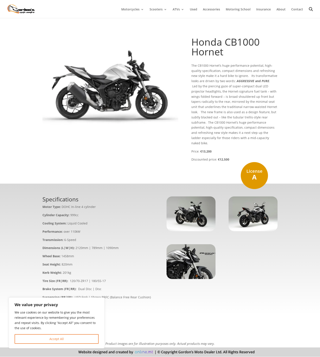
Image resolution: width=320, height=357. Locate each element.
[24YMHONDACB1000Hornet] (191, 230)
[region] (56, 322)
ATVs (176, 9)
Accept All (56, 339)
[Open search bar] (311, 9)
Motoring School (238, 9)
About (281, 9)
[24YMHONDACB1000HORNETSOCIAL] (191, 278)
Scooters (156, 9)
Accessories (211, 9)
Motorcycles (130, 9)
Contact (297, 9)
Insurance (263, 9)
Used (193, 9)
